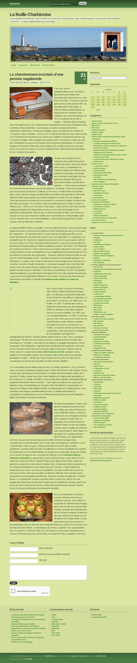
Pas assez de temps (101, 328)
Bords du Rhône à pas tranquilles (23, 624)
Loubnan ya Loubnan (101, 303)
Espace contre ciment (101, 341)
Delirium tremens (100, 209)
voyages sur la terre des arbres (102, 222)
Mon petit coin (99, 325)
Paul (53, 630)
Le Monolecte (98, 294)
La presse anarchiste (101, 404)
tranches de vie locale (101, 157)
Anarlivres (97, 384)
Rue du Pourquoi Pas (101, 330)
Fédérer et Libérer (100, 400)
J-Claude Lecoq (57, 619)
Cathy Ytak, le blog (100, 278)
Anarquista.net (99, 339)
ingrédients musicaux (101, 193)
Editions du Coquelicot (102, 355)
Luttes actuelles (99, 170)
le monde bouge (99, 168)
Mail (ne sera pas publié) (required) (54, 554)
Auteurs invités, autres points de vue (105, 123)
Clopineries (98, 280)
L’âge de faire (98, 366)
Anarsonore (98, 386)
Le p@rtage (98, 370)
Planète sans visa (100, 312)
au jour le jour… (97, 121)
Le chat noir (98, 213)
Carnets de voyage (98, 130)
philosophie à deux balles (103, 173)
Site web (43, 560)
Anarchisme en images (102, 334)
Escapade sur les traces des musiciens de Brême (29, 628)
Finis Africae (98, 323)
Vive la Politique (99, 182)
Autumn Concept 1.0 (80, 656)
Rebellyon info (99, 373)
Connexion (15, 3)
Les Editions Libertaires (102, 357)
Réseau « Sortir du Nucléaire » (104, 255)
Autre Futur (98, 388)
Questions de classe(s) (102, 253)
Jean (53, 617)
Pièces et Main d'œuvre (102, 251)
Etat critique (98, 283)
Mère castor (98, 307)
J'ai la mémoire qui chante (103, 425)
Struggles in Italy (100, 348)
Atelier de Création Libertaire (104, 353)
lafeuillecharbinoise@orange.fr (101, 460)
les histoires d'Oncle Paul (101, 202)
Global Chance (99, 246)
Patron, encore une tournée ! (22, 630)
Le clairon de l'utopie (101, 166)
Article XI (97, 364)
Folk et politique (99, 422)
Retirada (97, 258)
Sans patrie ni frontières (102, 260)
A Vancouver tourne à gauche (104, 319)
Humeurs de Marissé (101, 287)
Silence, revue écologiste (102, 377)
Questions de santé (100, 175)
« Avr (98, 110)
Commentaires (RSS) (99, 617)
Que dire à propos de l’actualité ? (23, 617)
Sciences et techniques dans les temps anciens (110, 155)
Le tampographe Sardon (102, 296)
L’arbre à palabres (100, 292)
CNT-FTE (97, 242)
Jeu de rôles (98, 211)
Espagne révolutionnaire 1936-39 (105, 141)
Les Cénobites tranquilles (103, 298)
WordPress (50, 656)
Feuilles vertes (97, 134)
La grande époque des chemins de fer (107, 143)
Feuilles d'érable (97, 132)
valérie (54, 615)
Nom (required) (45, 548)
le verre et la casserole (99, 200)
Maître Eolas (98, 305)
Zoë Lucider (56, 633)
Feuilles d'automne (100, 285)
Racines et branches (101, 411)
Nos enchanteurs (100, 427)
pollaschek (55, 626)
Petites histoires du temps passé (105, 218)
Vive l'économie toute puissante (105, 179)
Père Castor (98, 310)
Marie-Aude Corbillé (59, 624)
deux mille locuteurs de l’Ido (51, 352)
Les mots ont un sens (101, 301)
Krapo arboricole (99, 289)
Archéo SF (97, 271)
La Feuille (28, 659)
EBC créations (99, 321)
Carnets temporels (100, 276)
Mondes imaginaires (101, 215)
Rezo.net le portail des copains (104, 375)
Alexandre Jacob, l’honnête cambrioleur (108, 269)
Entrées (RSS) (97, 615)
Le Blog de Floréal (100, 407)
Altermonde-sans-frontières (103, 362)
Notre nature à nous (99, 220)
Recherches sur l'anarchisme (104, 413)
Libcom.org (98, 346)
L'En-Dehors (98, 402)
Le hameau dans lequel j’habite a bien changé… (28, 615)
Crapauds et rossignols (102, 420)
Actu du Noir (98, 267)
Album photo (35, 65)
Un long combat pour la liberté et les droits (109, 159)
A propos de (23, 65)
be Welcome (98, 240)
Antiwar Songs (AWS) (101, 418)
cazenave (55, 621)
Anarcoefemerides (100, 337)
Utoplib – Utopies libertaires (103, 314)
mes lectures (98, 195)
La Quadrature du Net (101, 368)
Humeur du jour (97, 164)
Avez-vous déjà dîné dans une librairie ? (26, 626)
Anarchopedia (99, 382)
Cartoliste (97, 391)
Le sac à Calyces (97, 197)
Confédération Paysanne (102, 244)
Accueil (13, 65)
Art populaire (98, 188)
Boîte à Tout (45, 82)
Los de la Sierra (99, 249)
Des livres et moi (99, 191)
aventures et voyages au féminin (105, 204)
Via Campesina (99, 262)
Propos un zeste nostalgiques (22, 642)
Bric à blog (95, 127)
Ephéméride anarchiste (102, 398)
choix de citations (48, 65)
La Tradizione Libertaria (102, 343)
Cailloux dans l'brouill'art (102, 274)
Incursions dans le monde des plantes (105, 184)
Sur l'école (97, 177)
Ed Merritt (101, 656)
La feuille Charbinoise (30, 14)
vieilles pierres (99, 161)
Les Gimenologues (100, 409)
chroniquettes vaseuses (102, 206)
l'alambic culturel (98, 186)
